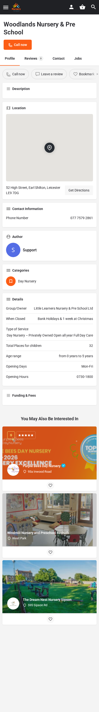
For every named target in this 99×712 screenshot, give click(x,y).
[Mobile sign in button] (71, 7)
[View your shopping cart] (82, 7)
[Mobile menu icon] (5, 7)
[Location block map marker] (49, 148)
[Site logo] (17, 7)
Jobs (78, 58)
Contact (59, 58)
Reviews (33, 58)
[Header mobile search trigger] (93, 7)
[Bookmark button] (50, 485)
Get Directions (78, 190)
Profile (10, 58)
